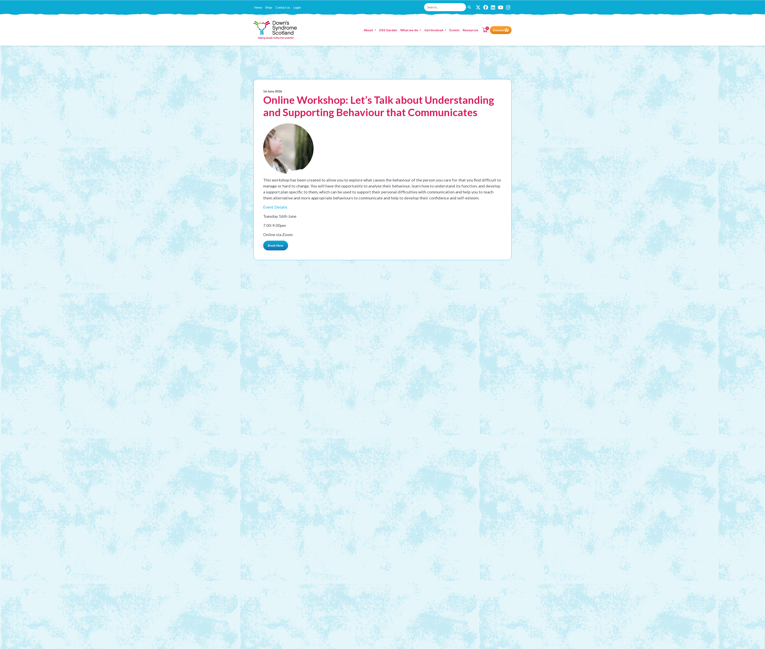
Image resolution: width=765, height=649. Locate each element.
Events (454, 30)
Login (297, 7)
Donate (499, 30)
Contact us (282, 7)
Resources (470, 30)
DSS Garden (388, 30)
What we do (409, 30)
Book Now (275, 245)
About (369, 30)
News (258, 7)
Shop (268, 7)
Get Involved (434, 30)
